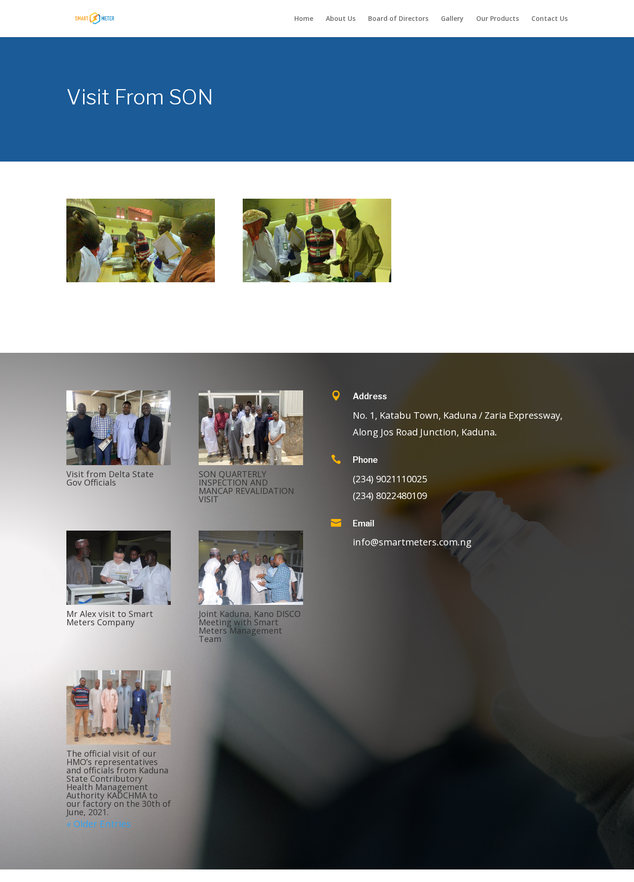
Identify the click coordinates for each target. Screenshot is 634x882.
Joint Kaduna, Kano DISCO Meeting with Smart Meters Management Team (250, 626)
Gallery (452, 19)
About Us (341, 19)
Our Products (497, 19)
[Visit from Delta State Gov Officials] (118, 427)
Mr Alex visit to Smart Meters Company (109, 618)
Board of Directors (398, 19)
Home (303, 19)
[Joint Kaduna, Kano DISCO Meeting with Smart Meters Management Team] (251, 568)
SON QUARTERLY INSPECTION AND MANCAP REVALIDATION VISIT (246, 486)
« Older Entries (98, 823)
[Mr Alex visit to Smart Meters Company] (118, 568)
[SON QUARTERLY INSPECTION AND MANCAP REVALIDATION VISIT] (251, 427)
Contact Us (549, 19)
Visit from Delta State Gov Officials (110, 478)
